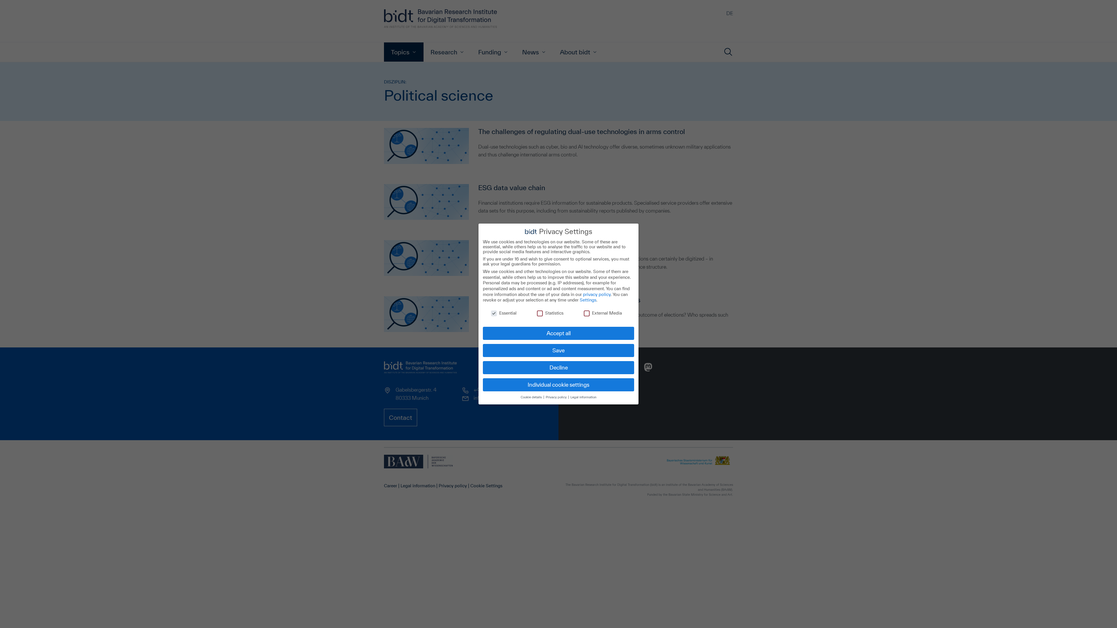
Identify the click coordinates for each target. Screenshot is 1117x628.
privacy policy (597, 294)
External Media (607, 313)
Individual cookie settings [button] (558, 384)
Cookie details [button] (532, 397)
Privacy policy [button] (557, 397)
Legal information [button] (583, 397)
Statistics (554, 313)
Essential (508, 313)
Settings (588, 299)
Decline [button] (558, 367)
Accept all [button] (559, 333)
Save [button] (558, 350)
